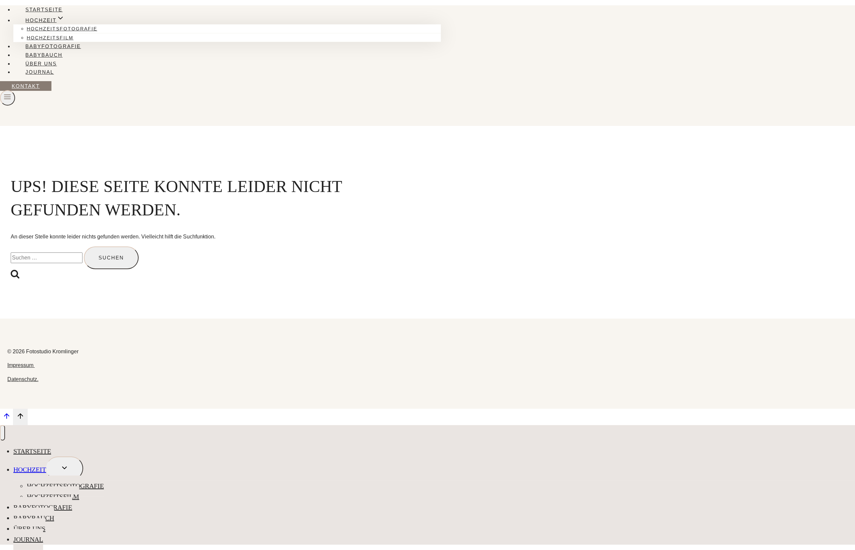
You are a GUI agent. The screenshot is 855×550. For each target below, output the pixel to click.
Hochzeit (29, 469)
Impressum (21, 365)
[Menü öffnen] (7, 97)
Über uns (41, 63)
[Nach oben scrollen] (6, 418)
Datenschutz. (22, 379)
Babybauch (43, 55)
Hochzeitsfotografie (62, 28)
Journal (39, 72)
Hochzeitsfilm (50, 37)
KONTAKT (26, 86)
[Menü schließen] (2, 432)
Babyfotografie (53, 46)
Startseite (43, 9)
